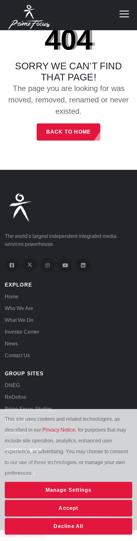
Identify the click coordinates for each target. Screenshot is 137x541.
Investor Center (22, 332)
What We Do (19, 320)
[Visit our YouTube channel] (65, 265)
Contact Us (17, 355)
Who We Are (19, 308)
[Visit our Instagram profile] (47, 265)
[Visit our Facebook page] (12, 265)
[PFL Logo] (30, 17)
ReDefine (15, 397)
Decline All (68, 526)
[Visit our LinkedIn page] (83, 265)
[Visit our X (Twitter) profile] (30, 265)
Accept (68, 508)
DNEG (12, 385)
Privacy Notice (58, 430)
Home (11, 296)
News (11, 343)
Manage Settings (69, 490)
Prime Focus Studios (28, 409)
